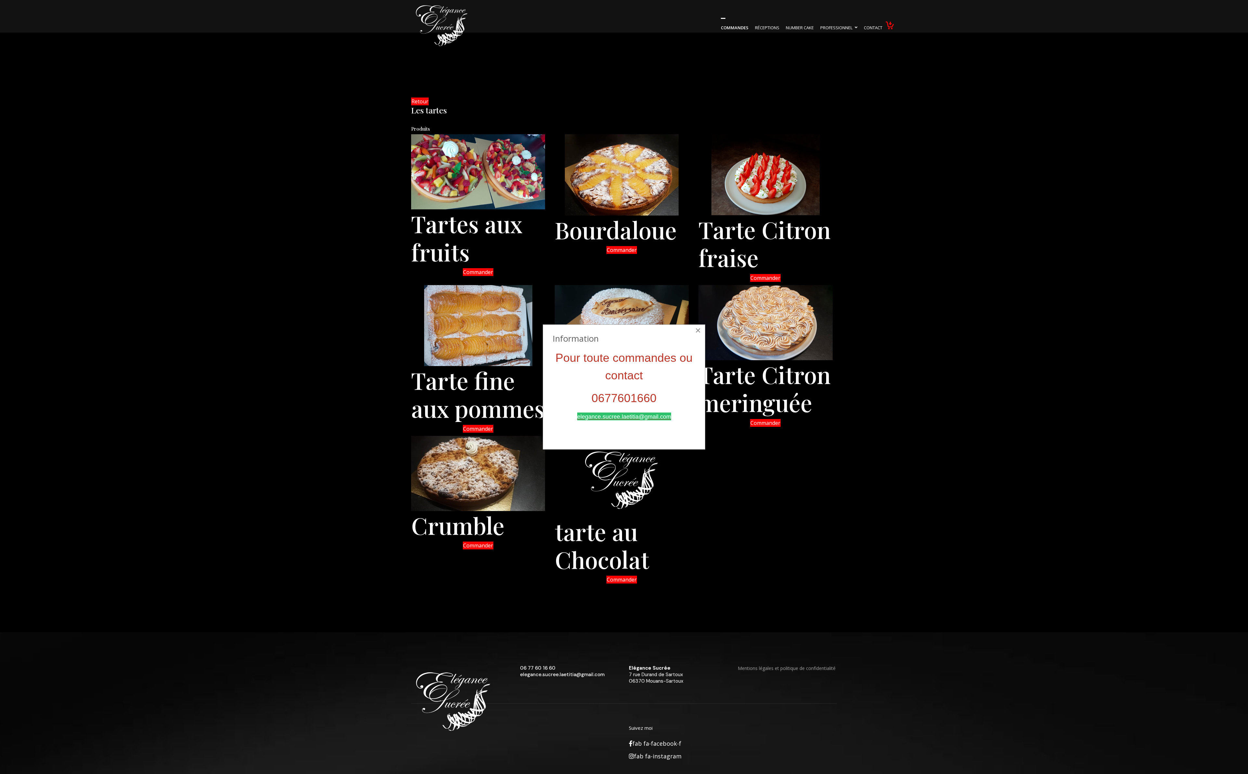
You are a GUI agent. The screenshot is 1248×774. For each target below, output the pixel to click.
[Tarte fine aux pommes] (478, 325)
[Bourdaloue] (622, 175)
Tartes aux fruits (466, 237)
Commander (478, 272)
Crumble (457, 525)
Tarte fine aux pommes (478, 394)
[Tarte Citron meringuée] (765, 322)
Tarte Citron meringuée (764, 388)
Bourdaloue (616, 229)
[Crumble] (478, 473)
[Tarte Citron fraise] (765, 174)
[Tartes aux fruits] (478, 171)
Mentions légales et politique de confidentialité (787, 668)
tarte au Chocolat (602, 545)
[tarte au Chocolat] (622, 476)
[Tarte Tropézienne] (622, 322)
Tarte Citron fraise (764, 243)
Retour (419, 101)
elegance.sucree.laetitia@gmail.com (562, 674)
